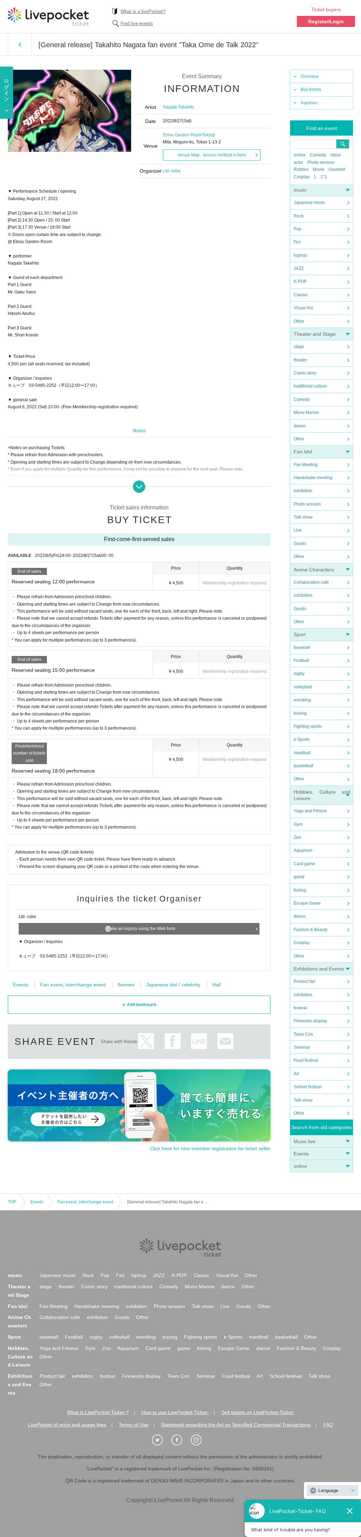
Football (301, 660)
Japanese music (309, 202)
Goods (300, 543)
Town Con (303, 1034)
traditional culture (310, 386)
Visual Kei (303, 307)
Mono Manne (306, 412)
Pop (297, 229)
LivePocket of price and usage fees (67, 1424)
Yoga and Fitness (310, 810)
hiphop (300, 255)
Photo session (321, 162)
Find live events (137, 23)
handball (302, 752)
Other (299, 321)
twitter (146, 1041)
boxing (300, 713)
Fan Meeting (306, 464)
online (300, 155)
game (299, 876)
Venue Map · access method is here (212, 155)
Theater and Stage (315, 334)
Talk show (303, 517)
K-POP (300, 281)
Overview (310, 76)
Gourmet (337, 169)
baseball (302, 647)
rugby (299, 673)
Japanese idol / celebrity (173, 984)
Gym (298, 824)
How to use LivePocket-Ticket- (175, 1412)
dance (300, 425)
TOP (12, 1202)
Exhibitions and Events (319, 969)
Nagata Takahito (178, 107)
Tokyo (207, 134)
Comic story (305, 373)
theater (300, 360)
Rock (299, 215)
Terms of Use (133, 1424)
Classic (301, 294)
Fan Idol (303, 451)
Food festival (306, 1060)
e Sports (302, 739)
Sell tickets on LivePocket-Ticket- (257, 1412)
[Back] (19, 44)
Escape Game (307, 903)
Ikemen (126, 984)
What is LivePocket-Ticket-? (98, 1412)
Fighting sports (308, 726)
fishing (300, 890)
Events (301, 1154)
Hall (216, 984)
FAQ (328, 1424)
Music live (305, 1141)
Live (298, 530)
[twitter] (161, 1440)
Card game (304, 863)
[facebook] (180, 1440)
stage (299, 346)
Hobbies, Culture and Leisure (20, 1356)
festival (300, 1007)
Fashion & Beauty (311, 929)
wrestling (302, 700)
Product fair (305, 981)
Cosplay (302, 176)
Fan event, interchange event (73, 984)
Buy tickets (311, 89)
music (300, 190)
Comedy (318, 155)
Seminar (302, 1047)
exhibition (303, 490)
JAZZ (299, 268)
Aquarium (303, 850)
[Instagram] (200, 1440)
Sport (300, 634)
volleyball (303, 686)
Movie (318, 169)
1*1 (323, 176)
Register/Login (326, 21)
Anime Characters (314, 569)
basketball (303, 765)
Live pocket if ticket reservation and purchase (48, 16)
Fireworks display (310, 1020)
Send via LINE (199, 1041)
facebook (172, 1041)
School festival (308, 1086)
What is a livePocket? (143, 11)
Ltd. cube (171, 170)
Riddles (301, 169)
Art (296, 1073)
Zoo (297, 837)
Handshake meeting (313, 477)
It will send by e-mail (225, 1041)
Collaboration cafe (311, 582)
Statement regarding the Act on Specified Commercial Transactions (236, 1424)
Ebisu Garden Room (182, 134)
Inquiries (309, 102)
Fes (297, 242)
